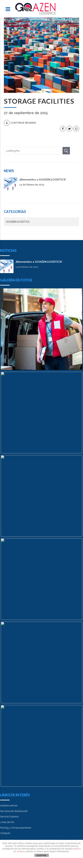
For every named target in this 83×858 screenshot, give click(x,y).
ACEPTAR (41, 855)
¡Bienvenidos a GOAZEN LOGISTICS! (42, 179)
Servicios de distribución (14, 811)
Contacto (5, 833)
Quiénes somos (8, 805)
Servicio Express (9, 816)
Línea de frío (7, 822)
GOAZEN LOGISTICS (18, 221)
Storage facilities (39, 101)
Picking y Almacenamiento (15, 827)
